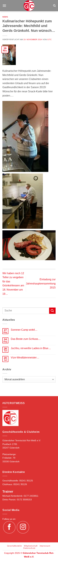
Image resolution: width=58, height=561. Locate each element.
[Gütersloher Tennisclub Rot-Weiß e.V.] (29, 5)
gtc (49, 39)
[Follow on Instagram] (23, 527)
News (5, 17)
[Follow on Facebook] (9, 527)
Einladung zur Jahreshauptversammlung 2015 (41, 283)
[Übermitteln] (52, 311)
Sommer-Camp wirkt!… (24, 329)
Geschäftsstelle (14, 546)
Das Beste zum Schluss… (26, 339)
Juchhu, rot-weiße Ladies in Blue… (31, 348)
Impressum (45, 546)
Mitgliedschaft (31, 546)
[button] (4, 5)
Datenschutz (29, 548)
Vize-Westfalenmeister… (25, 357)
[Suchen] (54, 6)
